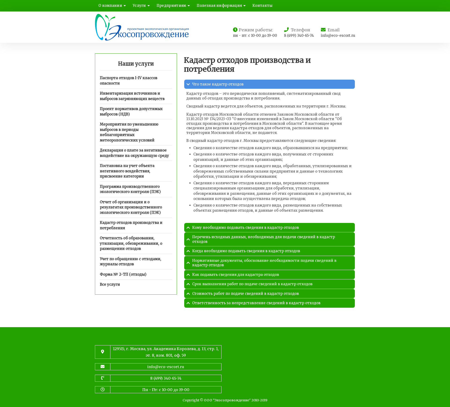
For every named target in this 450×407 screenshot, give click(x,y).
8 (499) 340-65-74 (299, 35)
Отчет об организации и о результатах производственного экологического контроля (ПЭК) (131, 207)
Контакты (262, 5)
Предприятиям (171, 5)
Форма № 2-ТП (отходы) (123, 274)
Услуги (139, 5)
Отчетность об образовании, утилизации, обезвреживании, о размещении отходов (131, 243)
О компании (110, 5)
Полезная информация (219, 5)
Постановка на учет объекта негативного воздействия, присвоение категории (127, 170)
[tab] (269, 84)
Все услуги (110, 284)
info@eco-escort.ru (338, 35)
